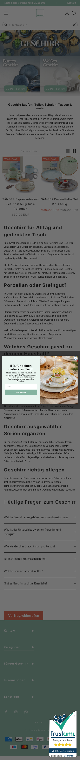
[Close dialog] (75, 358)
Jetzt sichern (21, 393)
